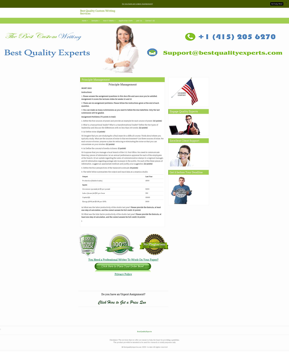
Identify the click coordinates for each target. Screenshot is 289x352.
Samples (94, 20)
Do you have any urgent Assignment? (137, 4)
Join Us (139, 20)
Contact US (150, 20)
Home (84, 20)
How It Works (108, 20)
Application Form (126, 20)
